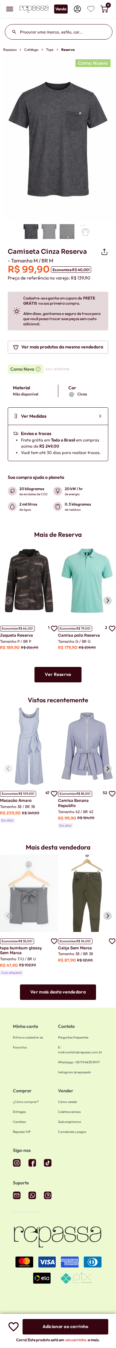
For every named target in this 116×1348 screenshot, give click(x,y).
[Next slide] (107, 600)
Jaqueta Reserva (16, 635)
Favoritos (20, 1047)
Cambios (19, 1122)
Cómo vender (67, 1102)
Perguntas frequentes (73, 1037)
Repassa (9, 49)
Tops (49, 49)
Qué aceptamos (69, 1122)
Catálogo (31, 49)
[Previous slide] (8, 600)
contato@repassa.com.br (80, 1049)
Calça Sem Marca (75, 947)
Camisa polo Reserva (79, 635)
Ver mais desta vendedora (58, 992)
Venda (60, 8)
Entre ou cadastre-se (28, 1037)
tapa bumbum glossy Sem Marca (21, 950)
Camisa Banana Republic (73, 803)
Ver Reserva (58, 674)
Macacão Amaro (16, 800)
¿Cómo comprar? (26, 1102)
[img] (91, 9)
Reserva (68, 49)
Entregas (19, 1112)
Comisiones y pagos (72, 1132)
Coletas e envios (69, 1112)
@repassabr (74, 1072)
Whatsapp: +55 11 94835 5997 (79, 1062)
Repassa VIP (22, 1132)
